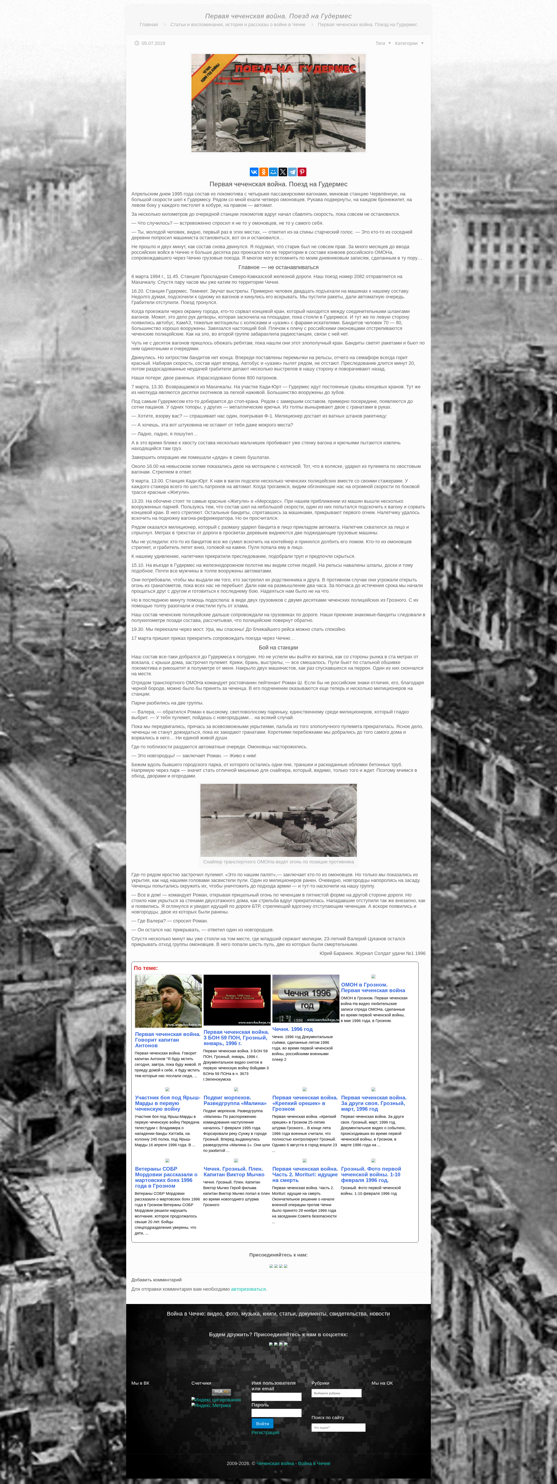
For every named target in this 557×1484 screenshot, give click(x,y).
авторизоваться (248, 1289)
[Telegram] (292, 172)
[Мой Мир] (273, 172)
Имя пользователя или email (274, 1385)
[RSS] (275, 1472)
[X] (282, 172)
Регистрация (265, 1432)
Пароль (260, 1405)
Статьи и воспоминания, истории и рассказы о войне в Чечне (237, 24)
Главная (149, 24)
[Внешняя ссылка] (271, 1266)
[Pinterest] (302, 172)
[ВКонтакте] (254, 172)
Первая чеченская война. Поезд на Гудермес (367, 24)
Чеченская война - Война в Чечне (293, 1463)
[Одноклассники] (263, 172)
